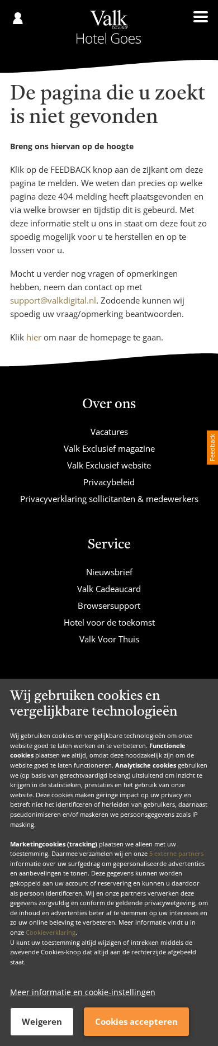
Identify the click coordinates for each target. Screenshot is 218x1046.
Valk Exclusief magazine (109, 448)
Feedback (212, 447)
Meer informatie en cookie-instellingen (82, 992)
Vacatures (109, 431)
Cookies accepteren (136, 1021)
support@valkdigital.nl (53, 300)
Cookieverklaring (50, 932)
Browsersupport (109, 605)
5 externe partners (176, 853)
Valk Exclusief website (109, 465)
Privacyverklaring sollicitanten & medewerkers (109, 498)
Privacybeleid (109, 481)
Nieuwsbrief (109, 572)
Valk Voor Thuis (109, 639)
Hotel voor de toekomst (109, 622)
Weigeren (42, 1021)
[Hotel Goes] (109, 27)
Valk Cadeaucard (109, 588)
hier (33, 337)
